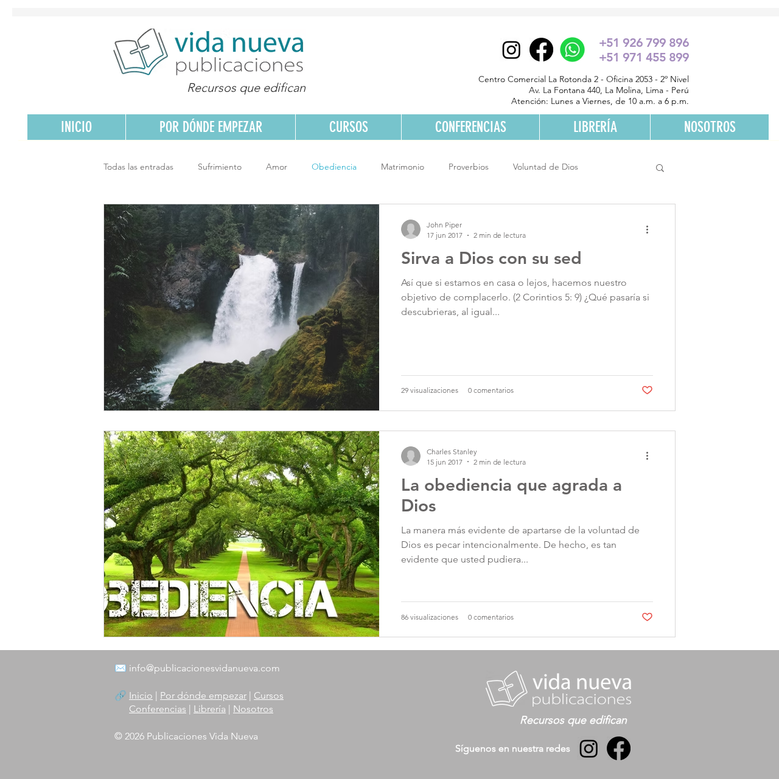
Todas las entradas (138, 166)
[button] (660, 168)
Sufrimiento (220, 166)
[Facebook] (541, 49)
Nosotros (253, 709)
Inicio (141, 695)
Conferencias (157, 709)
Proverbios (469, 166)
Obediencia (334, 166)
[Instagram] (511, 49)
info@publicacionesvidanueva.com (204, 668)
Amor (276, 166)
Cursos (269, 695)
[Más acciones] (651, 229)
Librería (210, 709)
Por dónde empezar (203, 695)
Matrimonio (402, 166)
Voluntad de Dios (545, 166)
